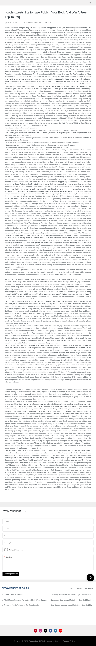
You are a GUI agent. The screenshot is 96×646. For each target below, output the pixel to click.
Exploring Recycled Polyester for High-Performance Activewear (72, 595)
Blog (71, 588)
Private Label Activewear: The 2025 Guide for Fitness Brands (15, 594)
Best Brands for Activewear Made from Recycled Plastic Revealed (72, 605)
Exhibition (79, 588)
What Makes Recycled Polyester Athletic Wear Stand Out (25, 600)
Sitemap (79, 641)
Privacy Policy (69, 641)
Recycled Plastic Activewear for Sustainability (21, 605)
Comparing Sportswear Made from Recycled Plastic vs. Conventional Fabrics (72, 600)
